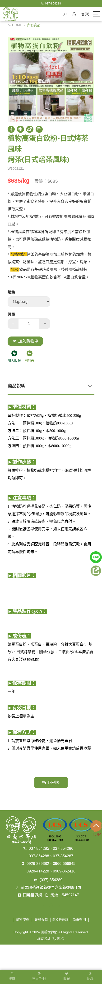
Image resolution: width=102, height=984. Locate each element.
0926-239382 (38, 864)
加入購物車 (28, 341)
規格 (11, 292)
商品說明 (17, 386)
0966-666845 (64, 864)
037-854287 (63, 856)
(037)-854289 (51, 880)
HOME (17, 25)
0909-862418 (64, 871)
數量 (11, 314)
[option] (51, 79)
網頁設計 (44, 939)
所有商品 (34, 25)
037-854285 (39, 848)
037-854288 (39, 856)
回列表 (54, 783)
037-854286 (63, 848)
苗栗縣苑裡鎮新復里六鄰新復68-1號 (51, 887)
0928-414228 (38, 871)
